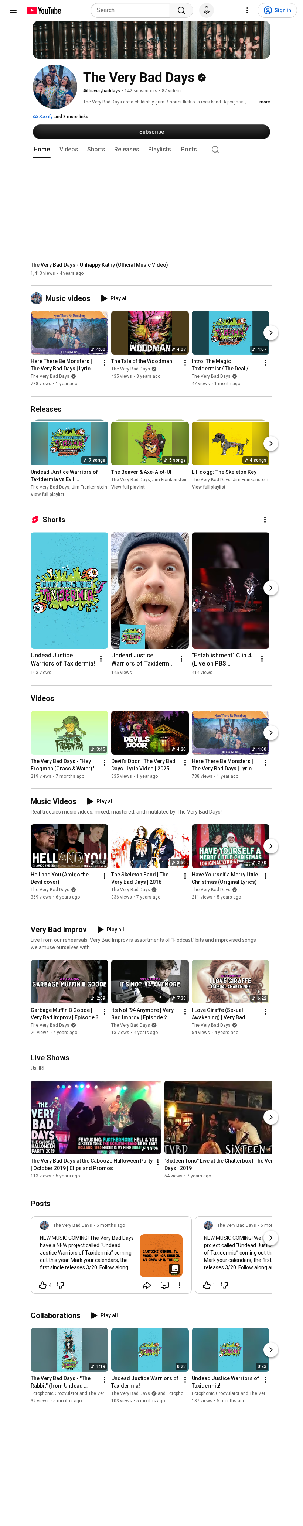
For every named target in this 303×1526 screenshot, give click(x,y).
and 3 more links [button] (71, 116)
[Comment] (164, 1285)
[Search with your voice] (206, 10)
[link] (111, 1257)
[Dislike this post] (60, 1285)
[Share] (147, 1285)
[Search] (181, 10)
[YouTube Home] (43, 10)
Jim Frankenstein (89, 487)
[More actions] (104, 363)
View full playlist (47, 494)
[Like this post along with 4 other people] (43, 1285)
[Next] (270, 333)
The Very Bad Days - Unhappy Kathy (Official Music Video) (99, 265)
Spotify (45, 116)
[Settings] (247, 10)
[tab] (42, 149)
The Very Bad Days (50, 376)
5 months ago (110, 1225)
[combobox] (132, 10)
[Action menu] (179, 1285)
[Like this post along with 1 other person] (207, 1285)
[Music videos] (38, 298)
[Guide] (13, 10)
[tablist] (151, 149)
